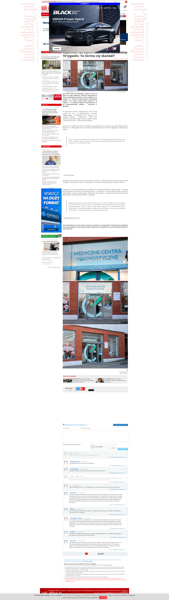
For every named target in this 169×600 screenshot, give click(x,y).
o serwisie (68, 590)
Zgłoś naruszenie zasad (119, 457)
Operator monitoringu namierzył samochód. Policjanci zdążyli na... (51, 77)
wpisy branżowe (99, 590)
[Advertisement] (113, 105)
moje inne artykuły (123, 371)
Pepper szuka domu (47, 262)
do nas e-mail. (89, 561)
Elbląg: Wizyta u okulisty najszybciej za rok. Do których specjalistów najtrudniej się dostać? (83, 380)
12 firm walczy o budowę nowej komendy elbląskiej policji (50, 57)
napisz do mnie (124, 373)
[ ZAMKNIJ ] (84, 4)
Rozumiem (103, 597)
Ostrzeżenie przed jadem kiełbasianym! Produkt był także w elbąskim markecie (50, 127)
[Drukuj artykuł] (115, 60)
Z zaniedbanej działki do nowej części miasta (50, 134)
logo (73, 590)
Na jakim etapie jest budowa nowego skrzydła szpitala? (50, 131)
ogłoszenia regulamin (115, 590)
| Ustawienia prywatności (124, 591)
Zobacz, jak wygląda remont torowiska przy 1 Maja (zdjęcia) (50, 137)
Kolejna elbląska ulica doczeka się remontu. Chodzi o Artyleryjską (51, 82)
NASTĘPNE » (101, 554)
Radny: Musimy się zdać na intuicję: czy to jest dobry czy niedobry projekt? (49, 183)
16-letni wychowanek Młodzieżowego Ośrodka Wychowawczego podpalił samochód (50, 112)
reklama (106, 590)
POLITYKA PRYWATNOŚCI (87, 590)
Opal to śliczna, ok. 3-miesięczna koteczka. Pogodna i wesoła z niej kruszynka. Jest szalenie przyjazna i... (50, 253)
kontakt (63, 590)
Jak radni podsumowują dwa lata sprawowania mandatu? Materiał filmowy (51, 178)
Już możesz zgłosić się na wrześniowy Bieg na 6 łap (51, 258)
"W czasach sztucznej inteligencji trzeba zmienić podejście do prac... (51, 167)
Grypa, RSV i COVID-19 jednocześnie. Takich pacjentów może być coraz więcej (114, 380)
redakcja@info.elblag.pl (53, 590)
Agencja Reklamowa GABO (121, 593)
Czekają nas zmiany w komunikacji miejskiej (51, 141)
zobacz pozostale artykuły (54, 267)
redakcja (78, 590)
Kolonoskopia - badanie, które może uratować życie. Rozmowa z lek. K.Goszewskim (51, 152)
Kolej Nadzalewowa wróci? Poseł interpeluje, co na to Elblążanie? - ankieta (51, 171)
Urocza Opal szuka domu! (50, 241)
